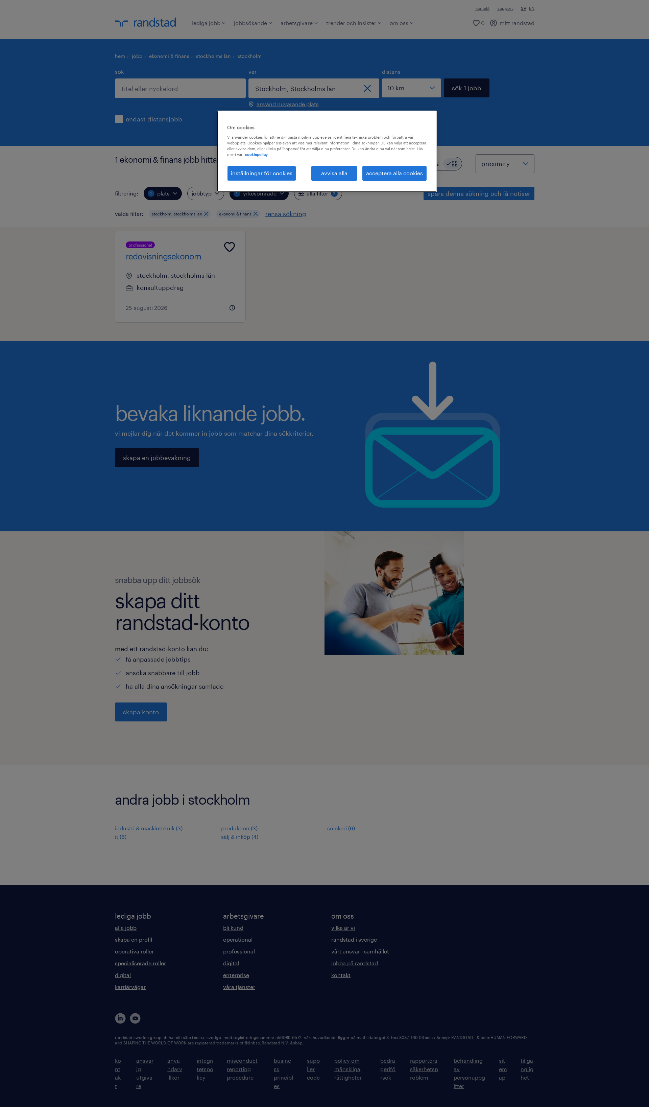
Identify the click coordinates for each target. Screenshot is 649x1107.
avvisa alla (334, 173)
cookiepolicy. (256, 154)
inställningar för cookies (261, 173)
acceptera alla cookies (394, 173)
